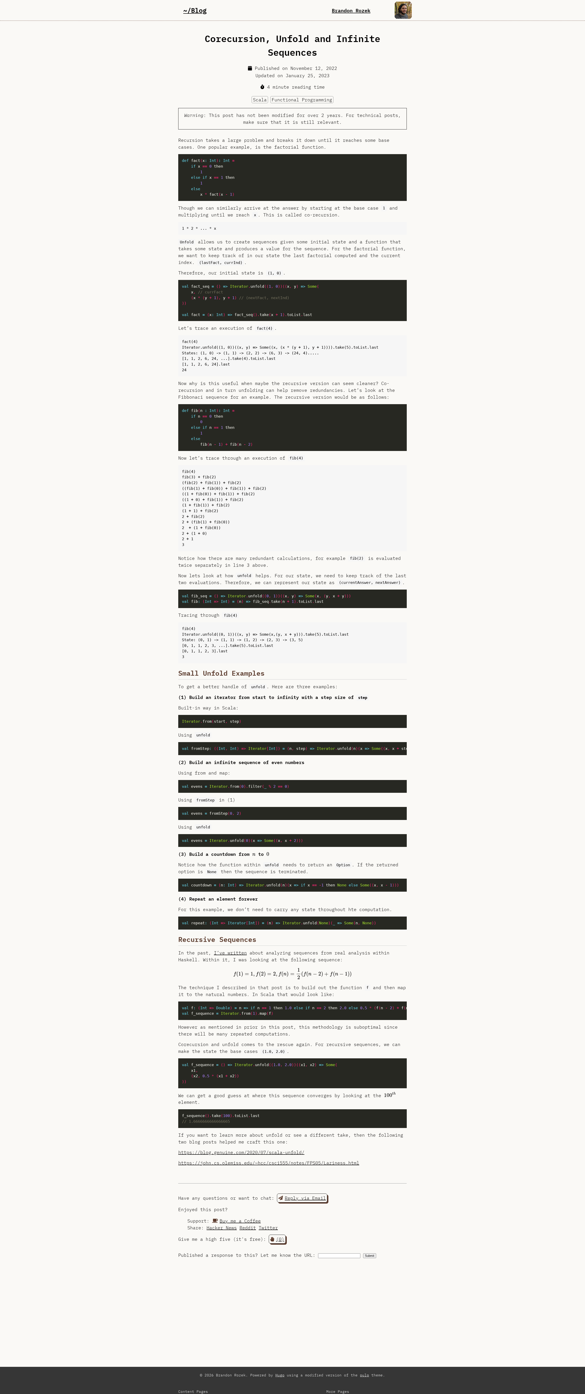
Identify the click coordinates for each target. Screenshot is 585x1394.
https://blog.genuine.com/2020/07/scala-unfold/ (241, 1152)
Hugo (280, 1375)
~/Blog (195, 10)
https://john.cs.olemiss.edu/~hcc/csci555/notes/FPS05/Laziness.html (268, 1163)
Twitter (268, 1228)
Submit (369, 1255)
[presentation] (253, 854)
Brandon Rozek (351, 10)
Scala (260, 100)
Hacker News (222, 1228)
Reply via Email (305, 1198)
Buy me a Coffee (240, 1221)
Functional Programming (302, 100)
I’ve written (230, 953)
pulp (364, 1375)
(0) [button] (280, 1239)
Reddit (247, 1228)
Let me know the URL (287, 1255)
